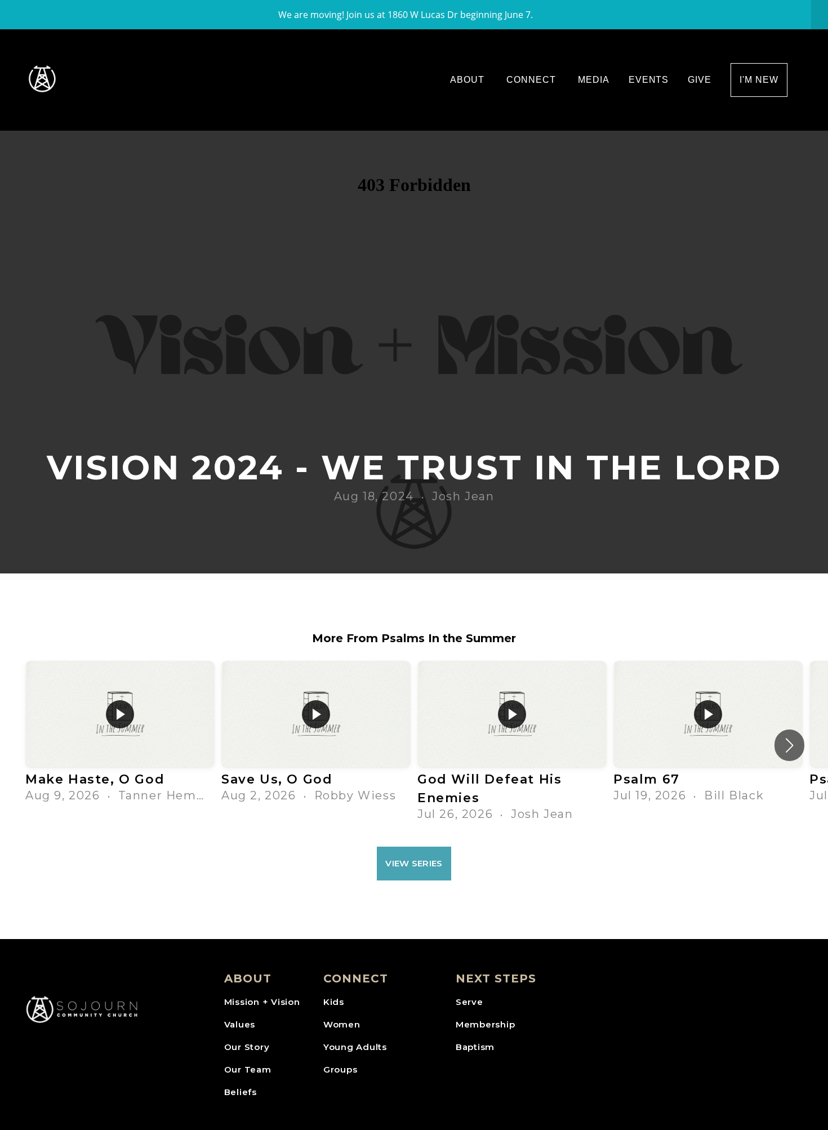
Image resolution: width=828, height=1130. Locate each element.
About (468, 79)
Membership (485, 1024)
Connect (532, 79)
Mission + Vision (262, 1001)
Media (593, 79)
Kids (333, 1001)
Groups (340, 1069)
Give (699, 79)
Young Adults (355, 1047)
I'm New (759, 79)
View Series (413, 863)
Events (649, 79)
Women (341, 1024)
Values (240, 1024)
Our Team (247, 1069)
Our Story (247, 1047)
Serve (469, 1001)
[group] (120, 736)
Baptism (475, 1047)
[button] (789, 745)
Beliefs (240, 1092)
